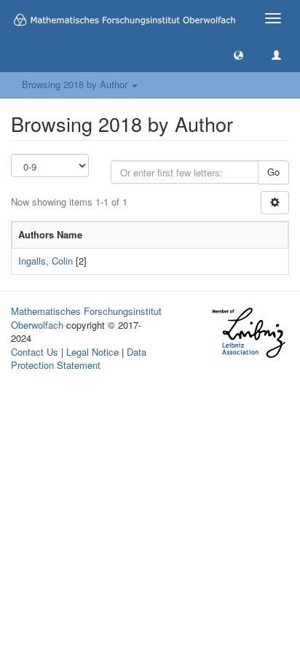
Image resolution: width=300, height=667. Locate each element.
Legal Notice (92, 352)
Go (273, 172)
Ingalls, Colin (45, 261)
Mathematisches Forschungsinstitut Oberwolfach (86, 318)
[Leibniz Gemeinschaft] (248, 333)
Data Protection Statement (78, 358)
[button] (238, 54)
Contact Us (34, 352)
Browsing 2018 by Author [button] (76, 84)
